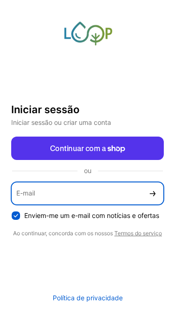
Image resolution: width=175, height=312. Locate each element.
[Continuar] (153, 193)
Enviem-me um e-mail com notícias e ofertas (91, 215)
